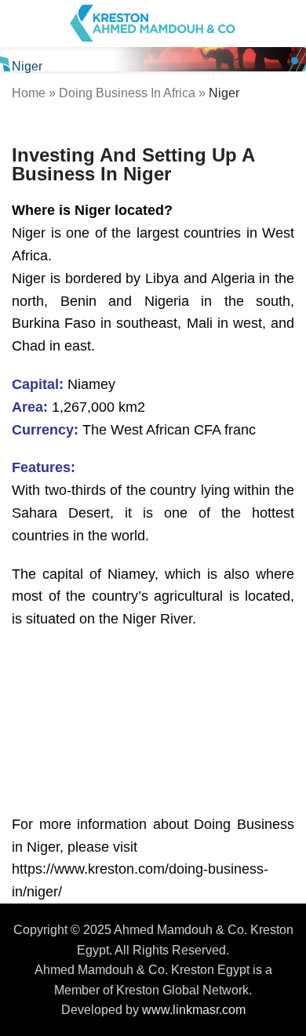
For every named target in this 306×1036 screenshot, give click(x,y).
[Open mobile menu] (18, 23)
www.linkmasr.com (194, 1009)
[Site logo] (153, 22)
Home (29, 93)
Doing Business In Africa (127, 93)
